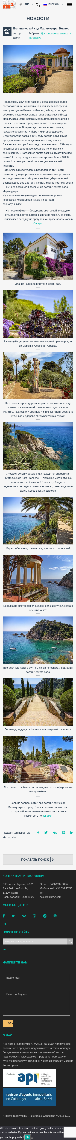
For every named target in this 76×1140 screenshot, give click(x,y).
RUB (27, 4)
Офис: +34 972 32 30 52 (54, 884)
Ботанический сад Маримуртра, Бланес (41, 28)
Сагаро (37, 223)
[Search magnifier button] (70, 941)
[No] (32, 1138)
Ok (27, 1137)
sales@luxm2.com (51, 896)
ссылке (46, 815)
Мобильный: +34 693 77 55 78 (56, 890)
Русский (54, 4)
